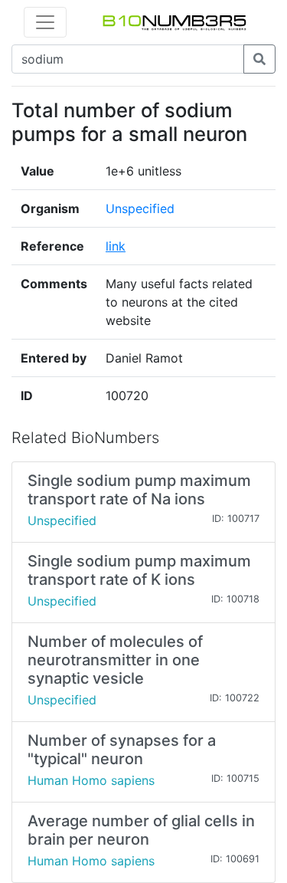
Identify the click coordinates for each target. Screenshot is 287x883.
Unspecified (140, 208)
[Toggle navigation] (45, 22)
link (116, 246)
